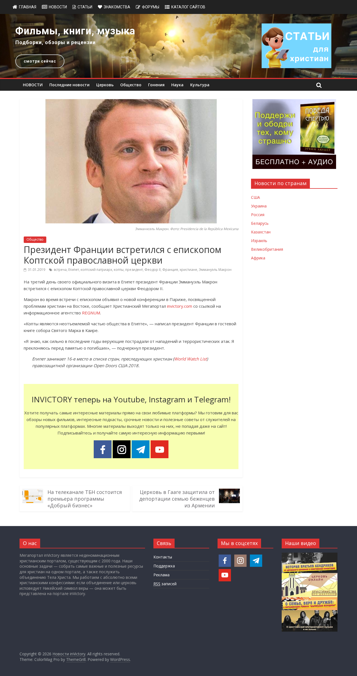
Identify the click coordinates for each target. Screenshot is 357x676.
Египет (73, 269)
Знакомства (117, 7)
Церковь (105, 84)
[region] (178, 46)
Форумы (150, 7)
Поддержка (164, 565)
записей (165, 583)
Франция (170, 269)
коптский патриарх (96, 269)
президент (134, 269)
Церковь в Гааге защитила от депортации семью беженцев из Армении (177, 499)
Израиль (259, 240)
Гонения (156, 84)
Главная (27, 7)
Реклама (161, 574)
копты (119, 269)
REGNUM (91, 313)
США (255, 197)
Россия (257, 214)
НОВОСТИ (33, 84)
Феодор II (152, 269)
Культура (199, 84)
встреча (60, 269)
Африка (258, 258)
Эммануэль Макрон (215, 269)
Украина (259, 206)
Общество (130, 84)
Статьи (85, 7)
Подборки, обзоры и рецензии (55, 42)
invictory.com (179, 306)
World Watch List (190, 359)
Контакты (162, 557)
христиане (188, 269)
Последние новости (69, 84)
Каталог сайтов (188, 7)
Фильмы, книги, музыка (75, 31)
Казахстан (261, 232)
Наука (177, 84)
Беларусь (260, 223)
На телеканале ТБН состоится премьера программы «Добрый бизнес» (84, 499)
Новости (58, 7)
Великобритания (267, 249)
